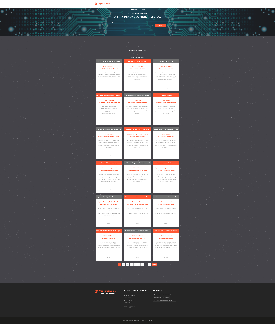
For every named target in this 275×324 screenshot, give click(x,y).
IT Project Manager (166, 95)
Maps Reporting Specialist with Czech (137, 129)
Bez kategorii (157, 294)
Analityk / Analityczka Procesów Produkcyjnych (108, 129)
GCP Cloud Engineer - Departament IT (137, 163)
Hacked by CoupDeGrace (129, 295)
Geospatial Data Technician (166, 163)
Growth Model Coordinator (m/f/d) (109, 61)
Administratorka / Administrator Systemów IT (137, 197)
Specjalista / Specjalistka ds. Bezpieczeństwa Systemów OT (108, 95)
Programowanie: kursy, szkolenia (161, 297)
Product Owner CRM (166, 61)
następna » (154, 264)
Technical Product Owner (109, 163)
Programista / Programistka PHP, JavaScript (166, 129)
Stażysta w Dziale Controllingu (137, 61)
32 (149, 264)
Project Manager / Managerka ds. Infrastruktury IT (137, 95)
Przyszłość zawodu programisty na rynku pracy (164, 300)
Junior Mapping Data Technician (109, 197)
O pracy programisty (166, 294)
